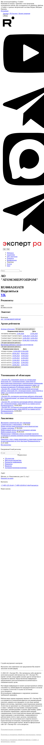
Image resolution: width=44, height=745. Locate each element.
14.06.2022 (26, 338)
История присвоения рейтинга (25, 329)
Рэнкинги (10, 258)
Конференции (12, 260)
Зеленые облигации (8, 329)
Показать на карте (7, 478)
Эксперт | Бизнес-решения (21, 13)
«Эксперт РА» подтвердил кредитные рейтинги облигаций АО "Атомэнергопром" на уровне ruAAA (21, 397)
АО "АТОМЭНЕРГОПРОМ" (11, 319)
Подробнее (4, 11)
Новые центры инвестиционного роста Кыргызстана (19, 426)
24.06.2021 (16, 365)
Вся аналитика (6, 445)
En (4, 249)
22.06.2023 (16, 360)
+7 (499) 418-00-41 (20, 485)
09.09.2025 (16, 353)
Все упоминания (6, 413)
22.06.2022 (16, 362)
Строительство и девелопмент (11, 424)
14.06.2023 (26, 336)
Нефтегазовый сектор (8, 432)
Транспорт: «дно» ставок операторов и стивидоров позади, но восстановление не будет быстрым (21, 440)
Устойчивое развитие (23, 387)
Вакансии (8, 466)
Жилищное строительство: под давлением (15, 422)
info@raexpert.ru (32, 485)
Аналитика (11, 255)
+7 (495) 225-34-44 (7, 485)
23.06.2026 (20, 333)
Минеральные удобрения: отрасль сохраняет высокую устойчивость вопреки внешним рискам (20, 434)
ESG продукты (12, 256)
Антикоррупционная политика (16, 468)
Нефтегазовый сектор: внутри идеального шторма (18, 430)
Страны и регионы (7, 428)
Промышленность (29, 392)
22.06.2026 (17, 351)
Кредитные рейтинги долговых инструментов (17, 345)
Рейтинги (10, 253)
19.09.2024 (16, 356)
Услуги (9, 264)
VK (3, 295)
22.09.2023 (16, 358)
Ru (8, 249)
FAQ (8, 266)
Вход (5, 15)
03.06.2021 (26, 340)
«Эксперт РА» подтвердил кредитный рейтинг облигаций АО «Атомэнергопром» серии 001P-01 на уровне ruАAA (21, 403)
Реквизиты (8, 464)
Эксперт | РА (7, 13)
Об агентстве (9, 458)
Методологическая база (13, 460)
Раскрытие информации (13, 462)
